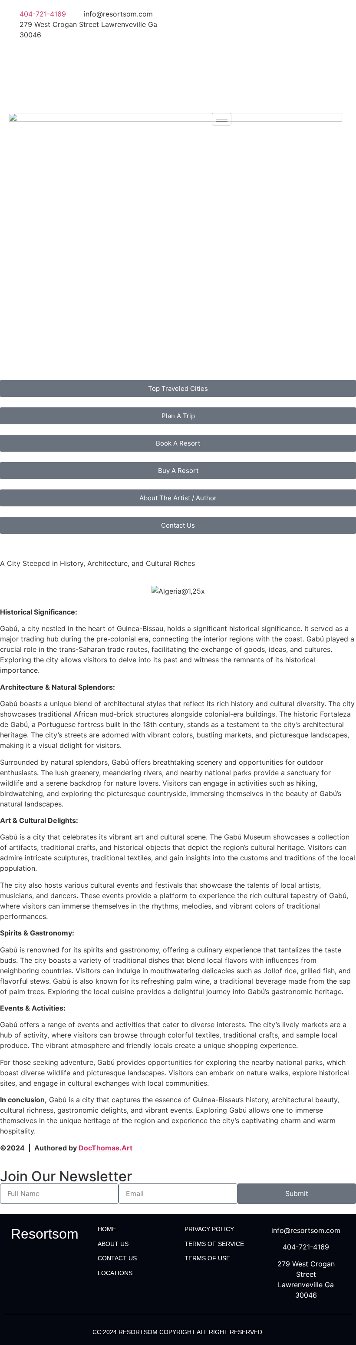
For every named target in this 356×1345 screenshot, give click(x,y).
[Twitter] (264, 33)
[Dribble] (264, 71)
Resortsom (45, 1234)
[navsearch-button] (242, 118)
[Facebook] (264, 14)
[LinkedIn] (264, 52)
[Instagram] (264, 90)
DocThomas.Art (105, 1147)
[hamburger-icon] (221, 119)
